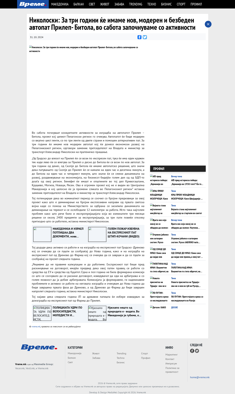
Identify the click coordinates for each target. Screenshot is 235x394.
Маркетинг (171, 354)
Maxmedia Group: (43, 364)
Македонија (59, 4)
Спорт (181, 4)
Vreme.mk (20, 364)
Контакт (169, 359)
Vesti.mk (30, 368)
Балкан (79, 4)
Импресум (171, 363)
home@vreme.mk (200, 377)
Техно (151, 4)
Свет (92, 4)
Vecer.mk (20, 368)
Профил (196, 4)
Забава (119, 4)
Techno (121, 357)
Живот (104, 4)
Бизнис (166, 4)
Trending (135, 4)
